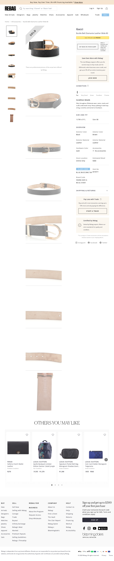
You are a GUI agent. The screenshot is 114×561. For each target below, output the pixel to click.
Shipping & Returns (86, 190)
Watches (43, 15)
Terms (111, 555)
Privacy (104, 555)
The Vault (51, 517)
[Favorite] (27, 435)
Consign (15, 514)
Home (7, 22)
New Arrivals (10, 15)
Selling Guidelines (19, 537)
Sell (105, 15)
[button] (44, 44)
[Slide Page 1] (52, 485)
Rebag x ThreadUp (19, 540)
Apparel (70, 15)
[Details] (101, 199)
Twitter (104, 243)
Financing (69, 520)
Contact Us (70, 507)
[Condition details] (88, 86)
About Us (51, 507)
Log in (92, 8)
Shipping (69, 514)
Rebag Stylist (53, 524)
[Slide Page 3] (59, 485)
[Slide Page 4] (62, 485)
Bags (28, 15)
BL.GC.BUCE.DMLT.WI (84, 172)
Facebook (93, 243)
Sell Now (15, 507)
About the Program (36, 511)
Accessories (60, 15)
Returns (69, 517)
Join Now (92, 78)
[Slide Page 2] (55, 485)
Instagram (82, 243)
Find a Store (52, 514)
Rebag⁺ (50, 510)
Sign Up (100, 8)
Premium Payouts (19, 534)
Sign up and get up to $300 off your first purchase (97, 504)
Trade (97, 15)
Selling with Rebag (19, 510)
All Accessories (16, 22)
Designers (20, 15)
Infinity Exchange (18, 524)
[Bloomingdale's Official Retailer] (93, 535)
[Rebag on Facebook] (84, 528)
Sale (76, 15)
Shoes (51, 15)
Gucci (79, 29)
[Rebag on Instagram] (89, 528)
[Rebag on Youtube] (95, 528)
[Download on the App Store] (103, 528)
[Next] (106, 459)
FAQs (68, 510)
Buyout (15, 520)
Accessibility (70, 530)
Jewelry (35, 15)
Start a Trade (92, 211)
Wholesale (85, 15)
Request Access (35, 515)
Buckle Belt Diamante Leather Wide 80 (92, 33)
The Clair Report (54, 520)
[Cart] (106, 8)
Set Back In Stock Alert (87, 47)
